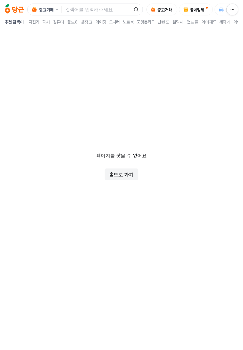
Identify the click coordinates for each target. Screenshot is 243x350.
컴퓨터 (58, 21)
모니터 (114, 21)
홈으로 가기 (121, 174)
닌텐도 (164, 21)
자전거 (34, 21)
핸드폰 (193, 21)
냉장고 (86, 21)
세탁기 (225, 21)
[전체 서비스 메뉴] (232, 9)
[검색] (136, 9)
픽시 (46, 21)
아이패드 (209, 21)
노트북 (128, 21)
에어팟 (100, 21)
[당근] (14, 9)
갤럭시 (178, 21)
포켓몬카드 (146, 21)
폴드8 (72, 21)
